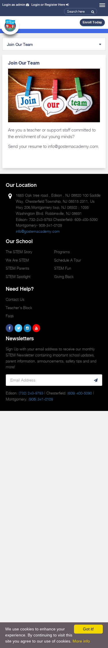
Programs (62, 251)
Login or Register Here (48, 5)
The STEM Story (19, 251)
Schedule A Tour (67, 260)
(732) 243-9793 (31, 393)
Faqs (10, 315)
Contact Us (15, 299)
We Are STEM (17, 260)
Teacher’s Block (19, 307)
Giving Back (64, 276)
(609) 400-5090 (79, 393)
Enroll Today (92, 22)
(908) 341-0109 (41, 399)
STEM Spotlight (18, 276)
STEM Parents (17, 268)
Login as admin (14, 5)
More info (81, 641)
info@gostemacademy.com (38, 231)
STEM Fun (62, 268)
